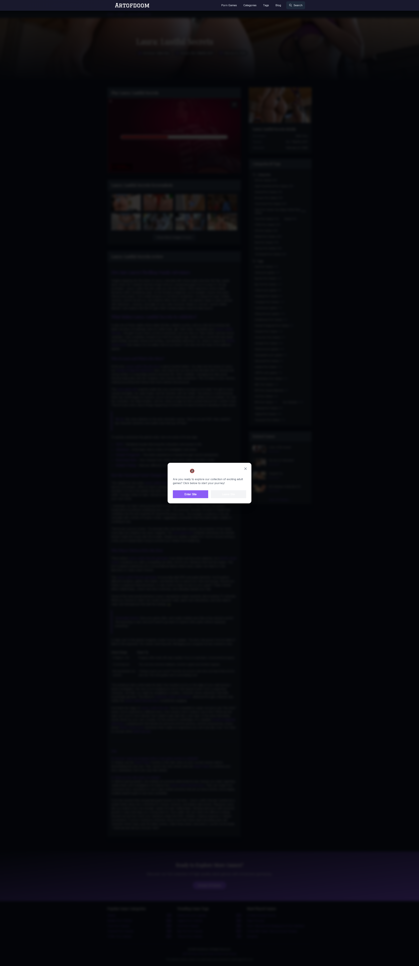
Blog (278, 5)
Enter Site (190, 494)
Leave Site (228, 494)
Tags (266, 5)
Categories (249, 5)
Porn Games (229, 5)
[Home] (132, 5)
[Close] (245, 468)
